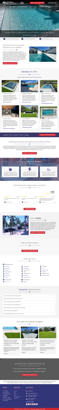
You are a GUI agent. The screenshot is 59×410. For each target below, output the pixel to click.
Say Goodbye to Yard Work (27, 127)
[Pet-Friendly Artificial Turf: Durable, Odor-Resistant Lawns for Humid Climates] (47, 332)
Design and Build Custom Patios (47, 103)
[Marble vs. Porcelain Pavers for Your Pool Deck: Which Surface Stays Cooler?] (29, 332)
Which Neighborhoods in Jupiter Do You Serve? (14, 313)
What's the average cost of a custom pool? (13, 298)
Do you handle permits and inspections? (12, 301)
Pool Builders (32, 146)
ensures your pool (33, 147)
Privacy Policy (33, 409)
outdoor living (45, 227)
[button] (29, 295)
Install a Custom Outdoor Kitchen (9, 128)
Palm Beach (48, 222)
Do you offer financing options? (11, 310)
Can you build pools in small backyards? (12, 304)
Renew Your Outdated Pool (46, 128)
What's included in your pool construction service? (14, 307)
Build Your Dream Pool (7, 102)
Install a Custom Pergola (26, 102)
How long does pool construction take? (12, 295)
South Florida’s (18, 147)
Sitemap (37, 409)
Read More (6, 353)
